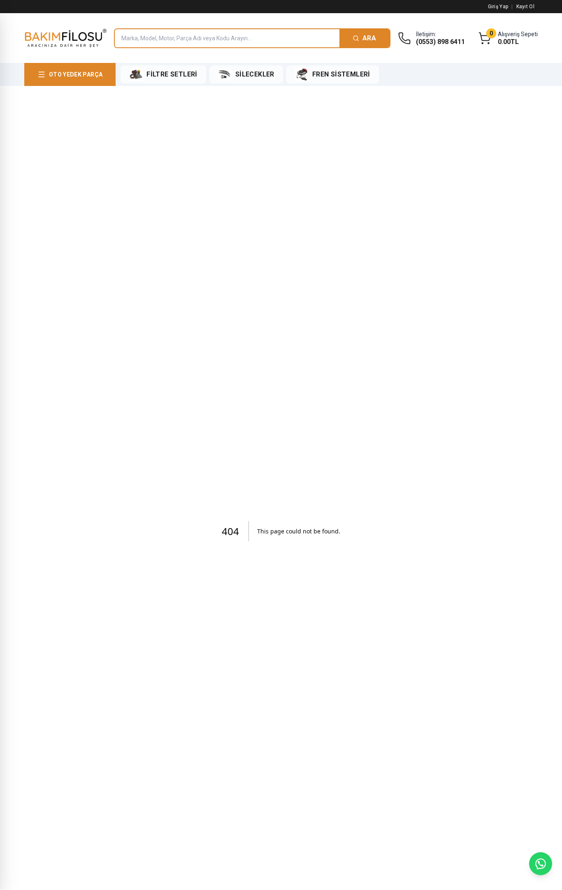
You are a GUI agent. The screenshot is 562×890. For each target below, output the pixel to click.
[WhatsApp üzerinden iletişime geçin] (540, 863)
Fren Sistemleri (341, 74)
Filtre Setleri (171, 74)
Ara (369, 38)
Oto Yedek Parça (75, 74)
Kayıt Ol (525, 6)
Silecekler (254, 74)
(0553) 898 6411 (440, 42)
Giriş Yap (498, 6)
